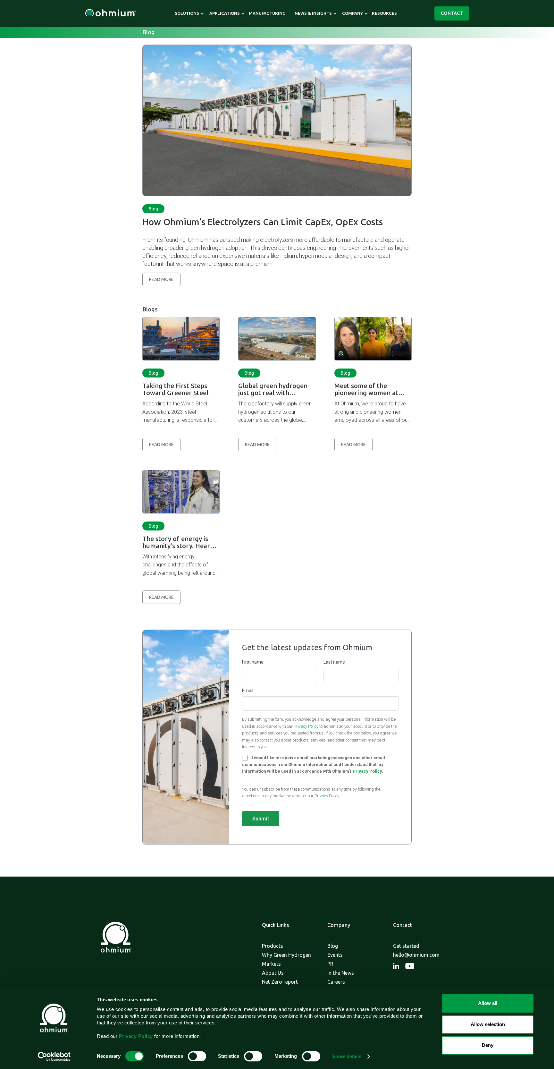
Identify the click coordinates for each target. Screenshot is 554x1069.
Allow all (487, 1003)
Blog (153, 208)
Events (335, 955)
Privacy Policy (306, 726)
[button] (187, 13)
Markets (271, 964)
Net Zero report (280, 982)
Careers (336, 982)
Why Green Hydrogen (286, 955)
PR (330, 964)
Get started (406, 946)
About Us (273, 973)
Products (272, 946)
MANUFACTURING (267, 13)
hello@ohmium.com (416, 955)
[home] (110, 13)
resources (384, 13)
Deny (487, 1045)
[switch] (197, 1056)
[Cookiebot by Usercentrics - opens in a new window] (54, 1056)
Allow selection (488, 1024)
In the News (340, 973)
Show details (346, 1056)
